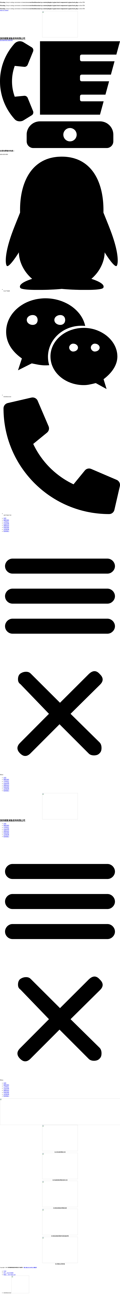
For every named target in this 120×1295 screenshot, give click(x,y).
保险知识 (6, 525)
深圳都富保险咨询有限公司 (12, 38)
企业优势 (6, 524)
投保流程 (6, 527)
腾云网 (35, 1267)
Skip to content (4, 10)
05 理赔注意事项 (60, 1264)
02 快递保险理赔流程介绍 (60, 1180)
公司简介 (6, 522)
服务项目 (6, 520)
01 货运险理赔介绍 (60, 1152)
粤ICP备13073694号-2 (28, 1267)
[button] (6, 40)
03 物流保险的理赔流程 (60, 1208)
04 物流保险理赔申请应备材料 (60, 1236)
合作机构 (6, 529)
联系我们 (6, 531)
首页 (5, 518)
